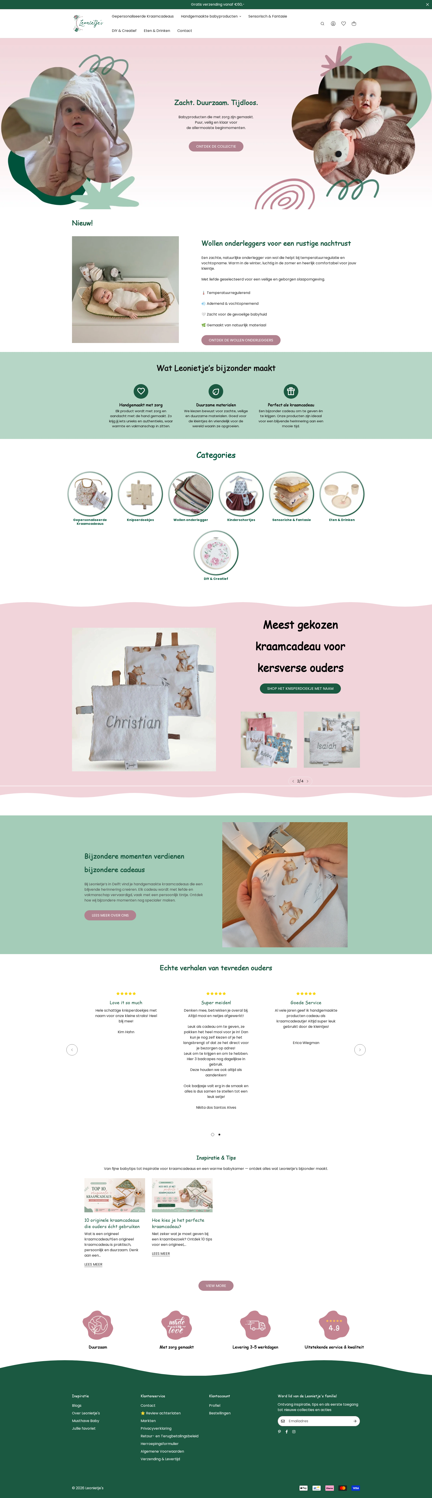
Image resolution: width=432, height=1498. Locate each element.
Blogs (76, 1405)
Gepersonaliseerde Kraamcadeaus (143, 16)
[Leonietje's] (88, 24)
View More (216, 1285)
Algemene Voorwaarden (162, 1451)
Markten (148, 1420)
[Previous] (293, 781)
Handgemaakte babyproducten (209, 16)
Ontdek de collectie (216, 146)
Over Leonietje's (86, 1413)
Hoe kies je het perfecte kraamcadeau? (178, 1223)
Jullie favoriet (84, 1428)
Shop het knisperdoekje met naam (300, 688)
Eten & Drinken (157, 30)
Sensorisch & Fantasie (267, 16)
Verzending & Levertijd (160, 1459)
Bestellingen (220, 1413)
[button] (354, 23)
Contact (184, 30)
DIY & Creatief (124, 30)
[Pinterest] (279, 1431)
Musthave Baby (85, 1420)
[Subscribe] (355, 1421)
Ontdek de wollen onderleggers (241, 340)
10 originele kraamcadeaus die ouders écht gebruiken (112, 1223)
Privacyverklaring (156, 1428)
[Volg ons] (286, 1431)
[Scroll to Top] (423, 1473)
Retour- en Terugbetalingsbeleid (169, 1436)
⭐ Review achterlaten (161, 1413)
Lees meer (93, 1264)
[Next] (307, 781)
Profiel (214, 1405)
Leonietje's (94, 1488)
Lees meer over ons (110, 915)
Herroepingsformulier (160, 1443)
